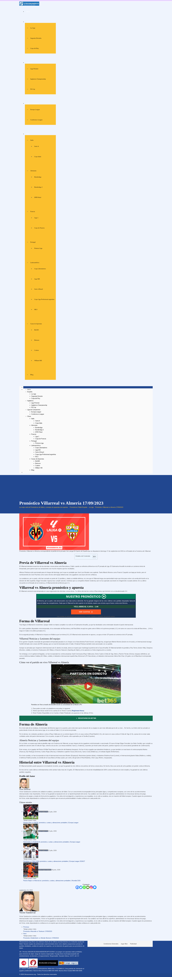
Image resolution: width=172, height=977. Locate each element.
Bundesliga (37, 177)
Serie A (36, 146)
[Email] (87, 887)
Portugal (33, 242)
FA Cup (32, 89)
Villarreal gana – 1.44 (86, 606)
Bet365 (36, 330)
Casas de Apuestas (36, 324)
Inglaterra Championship (38, 79)
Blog (31, 374)
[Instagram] (91, 887)
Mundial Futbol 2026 (44, 870)
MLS (35, 309)
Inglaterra (29, 62)
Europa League (35, 109)
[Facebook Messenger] (94, 887)
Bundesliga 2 (38, 187)
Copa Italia (37, 156)
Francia (32, 211)
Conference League (36, 120)
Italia (31, 140)
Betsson (36, 340)
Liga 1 (36, 218)
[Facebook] (77, 887)
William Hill (38, 360)
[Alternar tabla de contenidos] (93, 556)
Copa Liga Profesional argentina (44, 299)
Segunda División (35, 38)
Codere (36, 350)
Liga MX (37, 279)
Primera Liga (38, 248)
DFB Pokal (37, 197)
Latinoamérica (34, 262)
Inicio (28, 11)
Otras (28, 134)
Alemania (33, 171)
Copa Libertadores (40, 268)
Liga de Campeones (32, 103)
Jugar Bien (124, 944)
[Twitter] (81, 887)
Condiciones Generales (111, 944)
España (28, 22)
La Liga (32, 28)
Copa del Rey (34, 48)
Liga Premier (34, 69)
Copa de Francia (39, 228)
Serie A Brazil (38, 289)
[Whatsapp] (84, 887)
